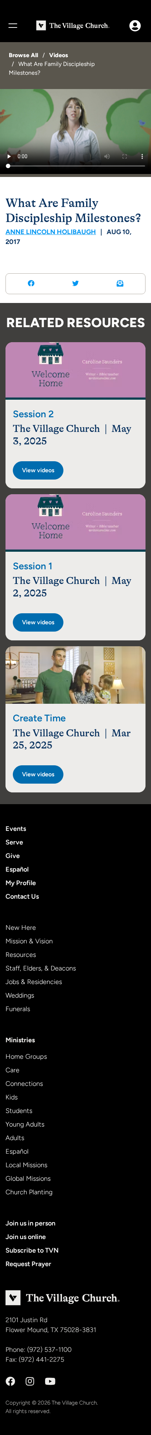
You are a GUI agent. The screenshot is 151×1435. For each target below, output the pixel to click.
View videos (38, 470)
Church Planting (28, 1192)
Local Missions (26, 1165)
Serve (14, 842)
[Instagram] (29, 1381)
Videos (58, 55)
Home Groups (26, 1057)
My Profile (20, 883)
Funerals (17, 1009)
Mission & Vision (29, 941)
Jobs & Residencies (33, 982)
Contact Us (22, 896)
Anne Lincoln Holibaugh (50, 232)
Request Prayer (28, 1264)
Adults (14, 1138)
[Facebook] (10, 1381)
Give (12, 856)
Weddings (19, 995)
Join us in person (30, 1223)
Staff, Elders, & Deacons (40, 968)
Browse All (23, 55)
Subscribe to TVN (32, 1250)
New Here (20, 928)
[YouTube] (50, 1381)
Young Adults (24, 1124)
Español (17, 869)
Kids (11, 1097)
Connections (24, 1084)
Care (12, 1070)
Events (15, 829)
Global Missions (28, 1179)
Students (18, 1111)
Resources (20, 955)
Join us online (25, 1237)
